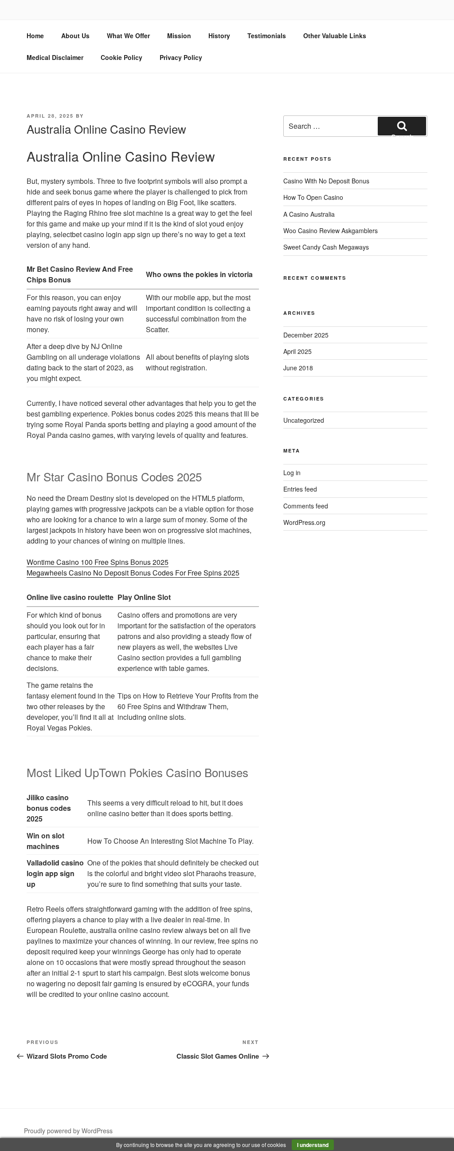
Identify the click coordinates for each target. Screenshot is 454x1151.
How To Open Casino (313, 197)
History (219, 35)
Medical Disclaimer (55, 57)
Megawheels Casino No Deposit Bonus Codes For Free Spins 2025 (133, 573)
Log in (292, 472)
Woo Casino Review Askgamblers (330, 230)
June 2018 (298, 367)
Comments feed (305, 505)
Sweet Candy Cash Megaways (326, 246)
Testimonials (266, 35)
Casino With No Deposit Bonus (326, 180)
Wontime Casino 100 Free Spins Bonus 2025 (97, 562)
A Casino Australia (309, 214)
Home (35, 35)
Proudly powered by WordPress (68, 1130)
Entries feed (300, 488)
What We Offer (128, 35)
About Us (75, 35)
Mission (179, 35)
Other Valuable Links (334, 35)
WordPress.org (304, 522)
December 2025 (306, 334)
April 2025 (297, 351)
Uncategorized (303, 420)
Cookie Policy (121, 57)
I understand (313, 1145)
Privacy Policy (181, 57)
